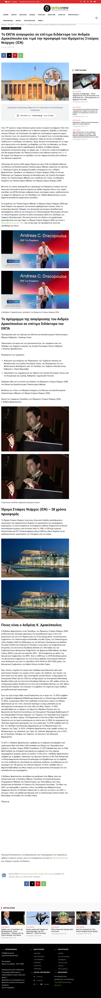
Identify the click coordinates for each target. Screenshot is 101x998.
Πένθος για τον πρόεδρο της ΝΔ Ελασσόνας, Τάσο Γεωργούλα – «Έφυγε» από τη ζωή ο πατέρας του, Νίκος (12, 932)
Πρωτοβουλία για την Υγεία (12, 223)
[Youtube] (94, 1)
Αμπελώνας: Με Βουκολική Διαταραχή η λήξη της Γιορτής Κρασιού (86, 123)
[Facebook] (81, 1)
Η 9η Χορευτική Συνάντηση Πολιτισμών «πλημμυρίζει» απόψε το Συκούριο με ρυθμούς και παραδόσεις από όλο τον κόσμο (85, 112)
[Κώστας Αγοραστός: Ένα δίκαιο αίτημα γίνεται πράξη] (88, 918)
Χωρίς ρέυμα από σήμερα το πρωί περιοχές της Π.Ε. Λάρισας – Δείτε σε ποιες (37, 931)
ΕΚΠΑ (64, 153)
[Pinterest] (15, 55)
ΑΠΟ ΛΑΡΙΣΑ (77, 107)
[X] (87, 1)
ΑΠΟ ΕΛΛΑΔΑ (20, 25)
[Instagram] (84, 1)
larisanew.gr (28, 873)
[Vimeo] (91, 1)
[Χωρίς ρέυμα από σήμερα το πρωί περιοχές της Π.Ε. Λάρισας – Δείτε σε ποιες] (38, 918)
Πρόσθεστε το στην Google (37, 115)
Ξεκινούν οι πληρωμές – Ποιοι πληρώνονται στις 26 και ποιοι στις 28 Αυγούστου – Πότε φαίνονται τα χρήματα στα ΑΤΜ (86, 96)
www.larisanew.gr (60, 858)
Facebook (40, 976)
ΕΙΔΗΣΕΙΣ (11, 25)
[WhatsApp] (20, 55)
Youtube (46, 984)
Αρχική (3, 25)
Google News (43, 873)
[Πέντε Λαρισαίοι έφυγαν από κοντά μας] (63, 918)
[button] (96, 18)
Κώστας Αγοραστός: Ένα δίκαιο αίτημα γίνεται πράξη (86, 930)
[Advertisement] (35, 823)
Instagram (40, 980)
